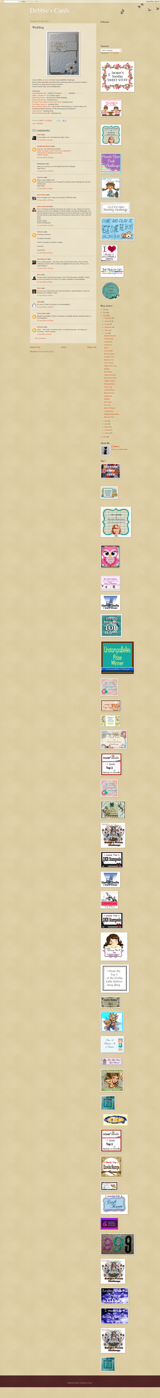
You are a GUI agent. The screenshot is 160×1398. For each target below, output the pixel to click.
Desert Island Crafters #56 (41, 106)
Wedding (40, 123)
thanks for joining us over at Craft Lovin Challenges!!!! (54, 151)
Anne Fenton (41, 195)
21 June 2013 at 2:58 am (45, 188)
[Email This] (57, 121)
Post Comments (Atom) (46, 351)
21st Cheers (108, 402)
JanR (38, 302)
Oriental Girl (108, 345)
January (107, 433)
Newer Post (35, 347)
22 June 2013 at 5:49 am (45, 282)
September (108, 327)
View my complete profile (119, 449)
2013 (104, 315)
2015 (104, 309)
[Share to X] (61, 121)
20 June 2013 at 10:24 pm (45, 157)
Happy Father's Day (110, 366)
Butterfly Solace (109, 354)
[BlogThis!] (59, 121)
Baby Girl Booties (109, 408)
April (106, 424)
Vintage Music (108, 411)
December (108, 318)
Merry (39, 274)
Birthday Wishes (109, 384)
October (107, 324)
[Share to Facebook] (63, 121)
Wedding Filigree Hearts (111, 414)
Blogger (89, 1383)
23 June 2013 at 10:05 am (45, 307)
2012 (104, 437)
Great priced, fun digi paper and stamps (49, 153)
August (107, 330)
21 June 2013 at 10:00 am (45, 200)
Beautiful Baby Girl (110, 336)
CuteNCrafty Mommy (44, 146)
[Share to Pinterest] (66, 121)
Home (63, 347)
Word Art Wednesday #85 (41, 113)
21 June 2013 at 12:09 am (45, 171)
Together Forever (109, 381)
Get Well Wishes (109, 390)
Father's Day (108, 387)
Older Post (91, 347)
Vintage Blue (108, 342)
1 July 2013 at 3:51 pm (44, 334)
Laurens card (46, 80)
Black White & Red (110, 378)
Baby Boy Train (109, 360)
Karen (39, 288)
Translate (116, 53)
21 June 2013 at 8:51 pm (45, 253)
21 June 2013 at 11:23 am (45, 225)
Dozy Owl (107, 405)
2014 (104, 312)
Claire (39, 134)
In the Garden (108, 351)
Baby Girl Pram (109, 417)
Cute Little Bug (109, 363)
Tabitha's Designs (42, 155)
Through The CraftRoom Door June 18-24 (46, 102)
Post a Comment (40, 338)
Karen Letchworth (43, 206)
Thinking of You (109, 357)
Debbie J (117, 446)
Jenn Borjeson (42, 259)
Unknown (40, 177)
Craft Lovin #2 (37, 111)
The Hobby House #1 (39, 104)
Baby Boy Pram (109, 393)
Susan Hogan (41, 313)
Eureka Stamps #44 (39, 100)
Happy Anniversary (110, 375)
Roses (106, 348)
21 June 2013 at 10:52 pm (45, 268)
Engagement (108, 396)
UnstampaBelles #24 (39, 93)
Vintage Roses (108, 339)
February (108, 430)
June (106, 333)
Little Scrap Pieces (38, 98)
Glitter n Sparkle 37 (38, 95)
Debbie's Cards (49, 10)
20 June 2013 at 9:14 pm (45, 140)
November (108, 321)
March (107, 427)
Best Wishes (108, 372)
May (106, 421)
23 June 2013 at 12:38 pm (45, 320)
